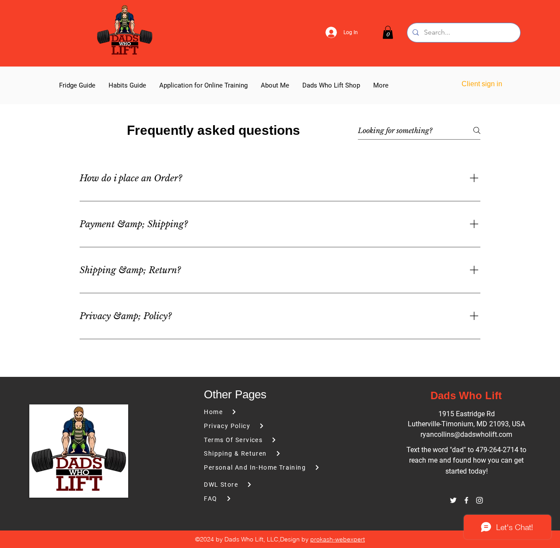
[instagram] (479, 500)
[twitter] (453, 500)
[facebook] (466, 500)
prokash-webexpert (337, 539)
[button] (387, 32)
